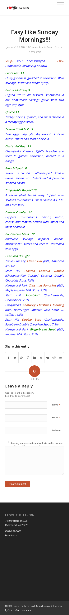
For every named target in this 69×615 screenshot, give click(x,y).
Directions (11, 535)
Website (56, 430)
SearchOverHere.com (19, 610)
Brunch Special (54, 47)
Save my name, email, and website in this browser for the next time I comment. (37, 445)
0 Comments (34, 47)
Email (56, 417)
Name (56, 404)
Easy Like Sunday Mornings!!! (34, 35)
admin (37, 52)
